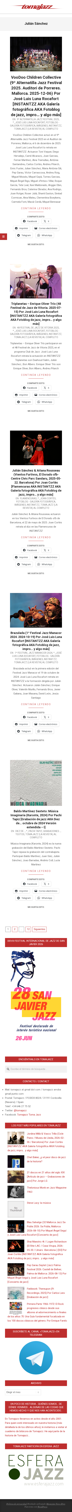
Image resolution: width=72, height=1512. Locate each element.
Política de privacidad (16, 1503)
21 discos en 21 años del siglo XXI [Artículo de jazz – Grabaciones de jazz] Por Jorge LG (46, 1176)
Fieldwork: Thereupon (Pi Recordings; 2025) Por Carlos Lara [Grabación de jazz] (46, 1293)
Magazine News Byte (55, 1503)
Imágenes (42, 125)
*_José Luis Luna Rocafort (29, 122)
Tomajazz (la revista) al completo (36, 128)
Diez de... (20, 831)
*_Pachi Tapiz (34, 831)
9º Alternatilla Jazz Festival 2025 (38, 119)
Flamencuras (28, 498)
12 (28, 929)
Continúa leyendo (36, 208)
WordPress (42, 1506)
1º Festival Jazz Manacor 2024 (33, 652)
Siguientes (39, 929)
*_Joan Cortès (47, 498)
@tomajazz (20, 1110)
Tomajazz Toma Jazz (29, 1114)
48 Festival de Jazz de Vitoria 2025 (38, 327)
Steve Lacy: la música (39, 1202)
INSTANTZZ (55, 125)
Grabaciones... (52, 831)
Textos (19, 834)
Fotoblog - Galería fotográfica (35, 501)
